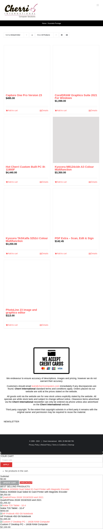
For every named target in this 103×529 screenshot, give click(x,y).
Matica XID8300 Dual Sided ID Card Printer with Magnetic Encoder (33, 492)
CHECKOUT (26, 482)
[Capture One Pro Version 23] (27, 68)
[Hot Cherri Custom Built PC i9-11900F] (27, 140)
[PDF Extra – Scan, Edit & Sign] (76, 211)
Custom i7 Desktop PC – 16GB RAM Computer (24, 524)
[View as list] (66, 35)
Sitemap (71, 445)
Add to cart (13, 110)
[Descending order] (32, 35)
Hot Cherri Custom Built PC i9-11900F (25, 168)
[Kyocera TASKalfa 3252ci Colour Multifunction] (27, 211)
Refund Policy (46, 445)
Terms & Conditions (59, 445)
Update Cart (9, 483)
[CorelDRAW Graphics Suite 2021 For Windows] (76, 68)
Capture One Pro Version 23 (24, 95)
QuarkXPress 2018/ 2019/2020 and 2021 (20, 500)
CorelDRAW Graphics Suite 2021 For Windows (76, 97)
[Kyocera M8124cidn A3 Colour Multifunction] (76, 140)
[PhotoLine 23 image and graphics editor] (27, 283)
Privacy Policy (34, 445)
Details (45, 110)
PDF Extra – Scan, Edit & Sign (74, 238)
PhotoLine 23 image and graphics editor (21, 311)
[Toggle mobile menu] (98, 5)
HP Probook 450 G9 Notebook (15, 516)
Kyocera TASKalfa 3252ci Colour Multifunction (27, 240)
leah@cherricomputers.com (45, 386)
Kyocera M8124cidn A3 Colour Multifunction (74, 168)
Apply (6, 465)
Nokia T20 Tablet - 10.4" (12, 508)
